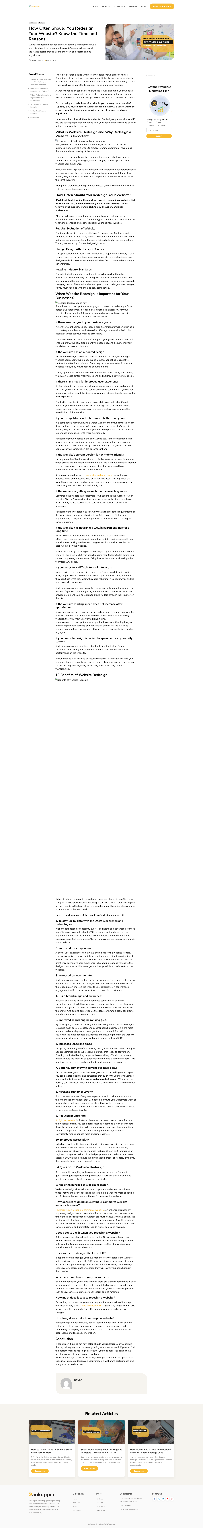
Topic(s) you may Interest (157, 119)
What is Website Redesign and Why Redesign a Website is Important (40, 82)
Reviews (133, 7)
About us (76, 1503)
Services (118, 7)
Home (95, 7)
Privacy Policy (101, 1506)
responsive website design (99, 475)
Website (32, 23)
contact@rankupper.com (129, 1509)
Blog (143, 7)
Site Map (100, 1503)
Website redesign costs (92, 1305)
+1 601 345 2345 (125, 1505)
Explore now (40, 1471)
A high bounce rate (65, 1120)
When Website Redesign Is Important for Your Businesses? (40, 98)
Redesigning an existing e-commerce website (79, 1210)
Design (41, 23)
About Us (106, 7)
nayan (40, 60)
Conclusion (34, 117)
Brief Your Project (162, 6)
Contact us (77, 1510)
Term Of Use (101, 1510)
